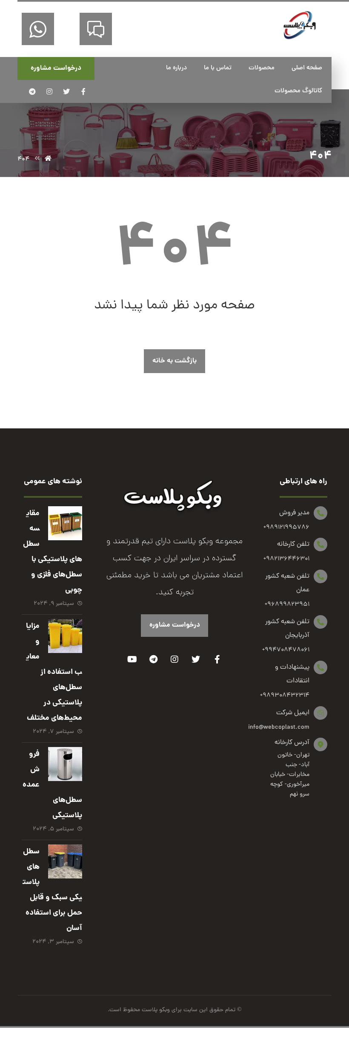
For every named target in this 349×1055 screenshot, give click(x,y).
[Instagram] (174, 659)
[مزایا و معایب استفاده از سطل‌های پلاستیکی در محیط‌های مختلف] (65, 636)
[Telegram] (153, 659)
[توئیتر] (66, 91)
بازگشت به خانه (174, 361)
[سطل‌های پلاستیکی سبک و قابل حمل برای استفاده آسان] (65, 861)
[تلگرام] (32, 91)
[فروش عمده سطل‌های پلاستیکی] (65, 764)
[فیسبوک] (83, 91)
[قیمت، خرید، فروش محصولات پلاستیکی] (300, 25)
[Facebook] (217, 659)
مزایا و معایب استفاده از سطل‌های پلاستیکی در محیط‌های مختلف (54, 672)
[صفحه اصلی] (48, 159)
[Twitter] (195, 659)
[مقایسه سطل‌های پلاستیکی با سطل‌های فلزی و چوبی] (65, 523)
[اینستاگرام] (49, 91)
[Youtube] (131, 659)
